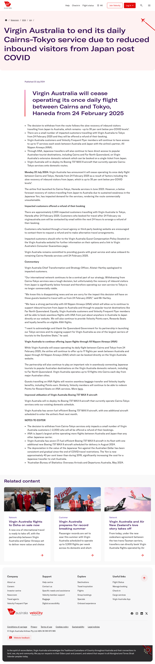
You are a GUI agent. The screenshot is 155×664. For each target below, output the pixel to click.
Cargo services (119, 595)
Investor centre (14, 590)
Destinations (83, 582)
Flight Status (118, 582)
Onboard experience (87, 603)
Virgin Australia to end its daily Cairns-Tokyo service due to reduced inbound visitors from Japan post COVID (76, 44)
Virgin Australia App (121, 599)
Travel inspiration (85, 586)
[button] (67, 5)
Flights (81, 590)
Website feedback (22, 638)
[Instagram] (137, 613)
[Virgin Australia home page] (8, 5)
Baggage (46, 599)
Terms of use (46, 627)
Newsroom (12, 595)
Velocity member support (53, 595)
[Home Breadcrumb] (6, 20)
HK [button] (101, 5)
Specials (81, 599)
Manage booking (120, 586)
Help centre (47, 582)
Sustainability (78, 627)
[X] (146, 613)
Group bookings (85, 595)
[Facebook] (132, 613)
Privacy (34, 627)
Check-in (117, 590)
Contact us (47, 586)
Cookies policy (62, 627)
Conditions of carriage (17, 627)
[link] (14, 20)
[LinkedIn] (141, 613)
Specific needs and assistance (56, 590)
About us (11, 582)
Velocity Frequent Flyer (17, 603)
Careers (10, 586)
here (80, 388)
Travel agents (13, 599)
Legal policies (94, 627)
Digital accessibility (50, 603)
